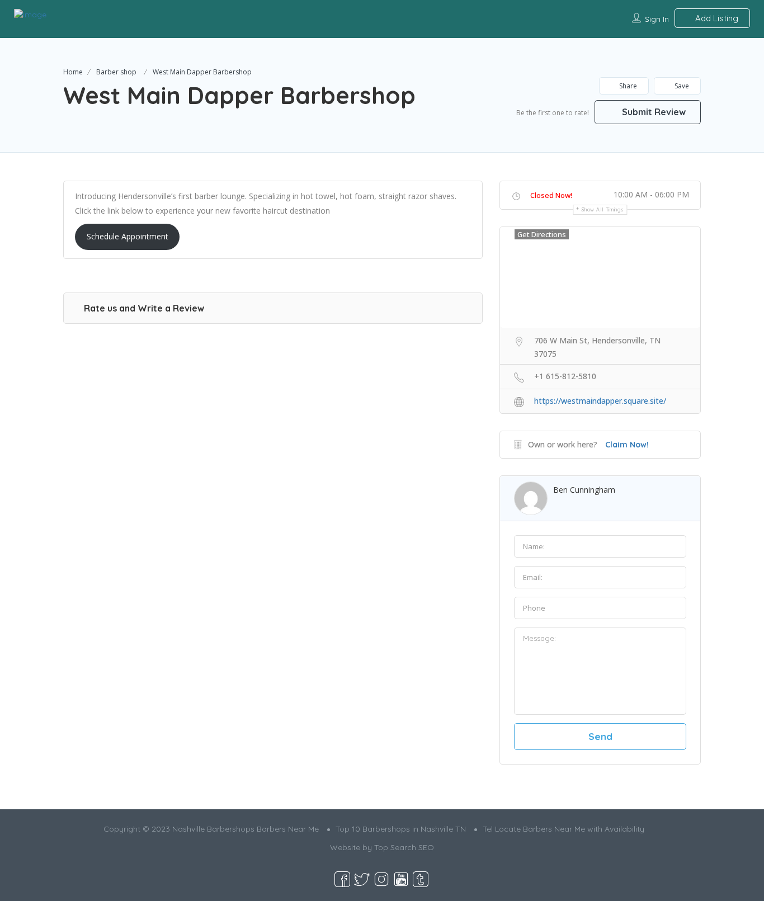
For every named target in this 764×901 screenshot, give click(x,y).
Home (73, 72)
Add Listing (715, 18)
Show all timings (603, 209)
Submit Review (653, 111)
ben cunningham (584, 489)
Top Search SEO (404, 847)
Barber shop (116, 72)
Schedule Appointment (127, 236)
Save (681, 86)
